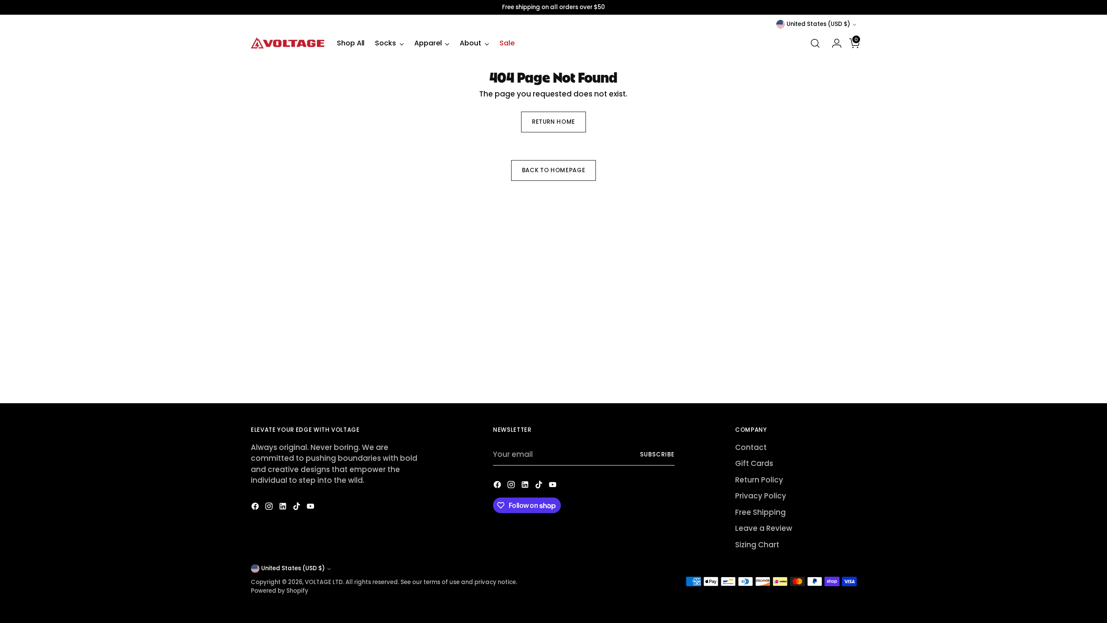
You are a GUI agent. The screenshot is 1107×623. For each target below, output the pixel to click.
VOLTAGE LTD (324, 582)
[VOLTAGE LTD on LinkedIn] (283, 508)
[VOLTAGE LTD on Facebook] (256, 508)
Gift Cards (754, 463)
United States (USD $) (818, 24)
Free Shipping (760, 512)
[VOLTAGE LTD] (287, 43)
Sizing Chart (757, 545)
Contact (751, 447)
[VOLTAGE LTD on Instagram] (270, 508)
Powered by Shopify (279, 591)
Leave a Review (763, 528)
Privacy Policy (760, 496)
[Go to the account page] (833, 43)
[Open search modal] (815, 43)
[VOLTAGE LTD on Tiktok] (297, 508)
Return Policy (759, 480)
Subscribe (657, 454)
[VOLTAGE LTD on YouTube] (311, 508)
